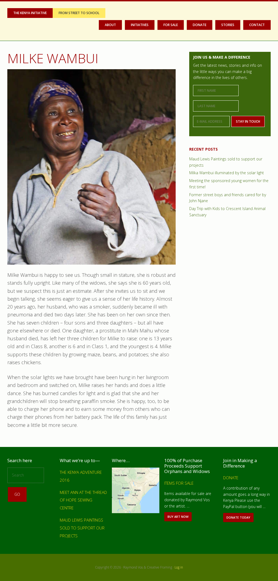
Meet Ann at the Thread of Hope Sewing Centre (83, 500)
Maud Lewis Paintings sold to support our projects (82, 527)
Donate (230, 477)
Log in (179, 567)
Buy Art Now (179, 518)
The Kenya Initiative (30, 13)
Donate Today (239, 518)
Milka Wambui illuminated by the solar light (226, 172)
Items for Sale (179, 483)
